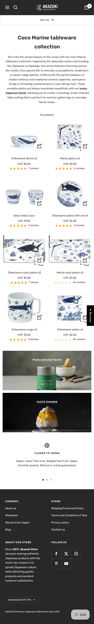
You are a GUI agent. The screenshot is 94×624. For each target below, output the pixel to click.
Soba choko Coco (24, 215)
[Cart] (86, 7)
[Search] (15, 7)
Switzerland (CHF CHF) (19, 600)
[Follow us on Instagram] (76, 554)
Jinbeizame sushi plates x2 (24, 272)
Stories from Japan (17, 522)
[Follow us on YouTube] (66, 564)
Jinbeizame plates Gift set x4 (70, 215)
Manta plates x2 (70, 158)
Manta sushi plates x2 (70, 272)
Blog (8, 529)
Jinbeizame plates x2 (70, 329)
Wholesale (11, 515)
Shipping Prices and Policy (67, 508)
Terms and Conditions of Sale (69, 515)
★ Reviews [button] (90, 315)
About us (10, 508)
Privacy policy (60, 522)
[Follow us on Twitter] (66, 554)
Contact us (58, 529)
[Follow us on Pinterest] (56, 564)
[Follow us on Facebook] (56, 554)
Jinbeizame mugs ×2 (24, 329)
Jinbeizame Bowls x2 (24, 158)
